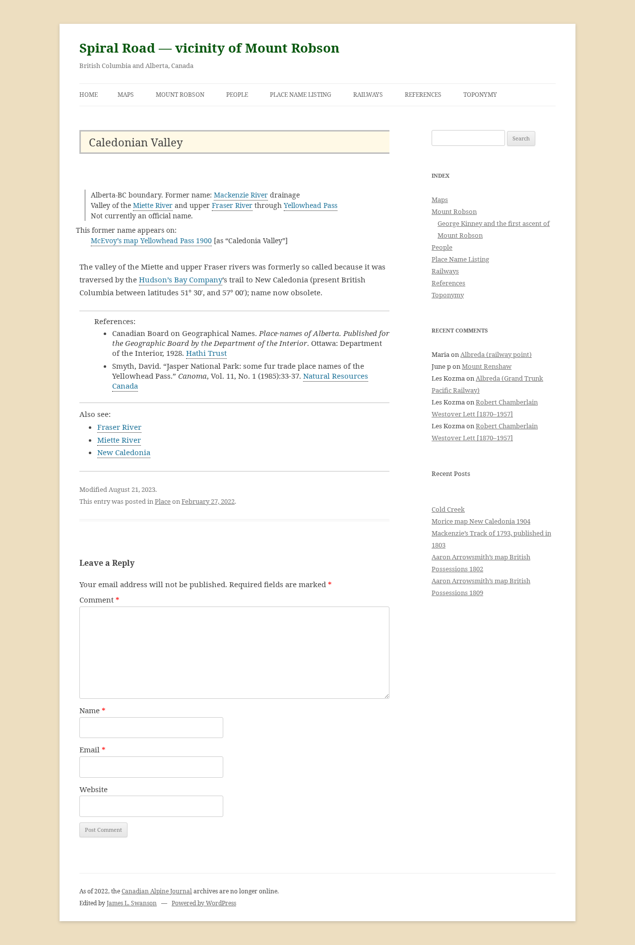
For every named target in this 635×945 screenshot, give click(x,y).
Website (93, 789)
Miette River (153, 205)
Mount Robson (180, 94)
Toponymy (480, 94)
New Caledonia (123, 452)
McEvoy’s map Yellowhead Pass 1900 (151, 240)
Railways (368, 94)
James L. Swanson (132, 903)
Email (92, 749)
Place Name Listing (300, 94)
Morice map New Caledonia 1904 (481, 521)
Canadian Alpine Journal (157, 891)
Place (163, 501)
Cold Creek (448, 509)
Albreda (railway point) (496, 354)
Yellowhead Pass (310, 205)
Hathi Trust (206, 353)
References (423, 94)
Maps (126, 94)
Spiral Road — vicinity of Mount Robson (209, 48)
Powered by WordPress (204, 903)
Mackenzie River (241, 195)
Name (92, 710)
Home (88, 94)
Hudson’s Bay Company (180, 279)
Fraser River (232, 205)
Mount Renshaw (486, 366)
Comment (99, 600)
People (237, 94)
